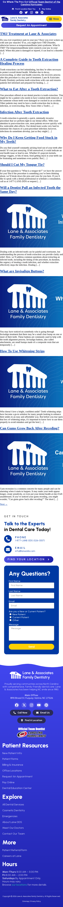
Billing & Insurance (12, 764)
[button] (54, 19)
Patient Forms (10, 759)
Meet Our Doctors (13, 827)
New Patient (18, 614)
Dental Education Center (17, 788)
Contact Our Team (13, 833)
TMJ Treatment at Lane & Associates (28, 34)
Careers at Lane (11, 856)
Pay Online (8, 782)
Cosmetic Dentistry (13, 810)
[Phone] (8, 539)
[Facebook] (21, 12)
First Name (14, 581)
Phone (21, 537)
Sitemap (25, 901)
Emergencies (9, 816)
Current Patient (20, 617)
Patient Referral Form (14, 850)
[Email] (8, 549)
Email (20, 547)
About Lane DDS (12, 822)
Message (14, 624)
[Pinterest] (42, 12)
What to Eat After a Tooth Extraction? (29, 89)
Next (3, 504)
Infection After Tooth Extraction (24, 112)
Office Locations (12, 770)
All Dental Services (13, 804)
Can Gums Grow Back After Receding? (29, 428)
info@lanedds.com (25, 551)
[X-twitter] (24, 705)
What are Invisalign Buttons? (22, 271)
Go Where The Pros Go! (31, 3)
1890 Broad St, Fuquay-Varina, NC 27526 (31, 698)
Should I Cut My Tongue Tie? (22, 164)
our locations (19, 884)
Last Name (14, 591)
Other (15, 620)
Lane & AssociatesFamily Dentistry (38, 675)
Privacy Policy (35, 901)
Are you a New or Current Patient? (27, 611)
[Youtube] (37, 12)
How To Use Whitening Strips (22, 351)
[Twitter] (26, 12)
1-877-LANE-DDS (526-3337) (30, 540)
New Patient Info (12, 753)
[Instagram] (31, 12)
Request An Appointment (17, 776)
